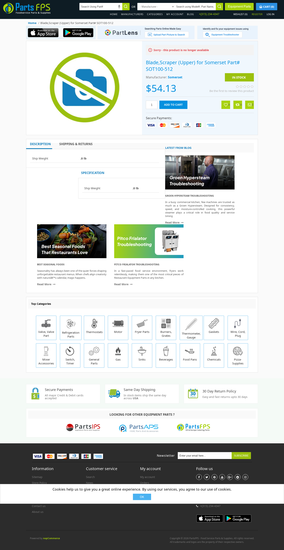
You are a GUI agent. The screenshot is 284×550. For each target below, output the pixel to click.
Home (114, 14)
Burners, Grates (166, 334)
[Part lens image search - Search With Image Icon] (145, 38)
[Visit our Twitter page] (206, 477)
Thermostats (94, 332)
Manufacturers (132, 14)
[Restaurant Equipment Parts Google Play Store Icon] (79, 38)
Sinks (142, 359)
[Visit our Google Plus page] (230, 477)
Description (40, 144)
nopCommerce (51, 538)
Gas (118, 359)
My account (175, 14)
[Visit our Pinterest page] (214, 477)
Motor (118, 332)
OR (133, 7)
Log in (270, 14)
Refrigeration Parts (70, 334)
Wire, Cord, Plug (237, 334)
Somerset (175, 77)
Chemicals (214, 359)
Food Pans (190, 359)
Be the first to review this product (231, 91)
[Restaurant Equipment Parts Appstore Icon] (44, 38)
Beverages (166, 359)
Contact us (39, 506)
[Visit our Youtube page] (222, 477)
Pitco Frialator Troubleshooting (136, 264)
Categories (155, 14)
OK (142, 497)
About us (37, 512)
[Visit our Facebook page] (199, 477)
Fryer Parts (142, 332)
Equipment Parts (239, 6)
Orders (144, 483)
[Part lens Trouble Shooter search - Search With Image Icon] (227, 38)
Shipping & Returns (76, 144)
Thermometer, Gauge (191, 335)
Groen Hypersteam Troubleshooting (189, 195)
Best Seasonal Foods (51, 264)
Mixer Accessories (46, 361)
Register (257, 14)
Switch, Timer (70, 361)
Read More (172, 222)
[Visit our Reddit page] (237, 477)
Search (90, 477)
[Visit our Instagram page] (245, 477)
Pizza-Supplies (237, 361)
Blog (190, 14)
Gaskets (214, 332)
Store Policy (39, 483)
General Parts (94, 361)
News (89, 483)
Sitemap (37, 477)
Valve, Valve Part (46, 334)
